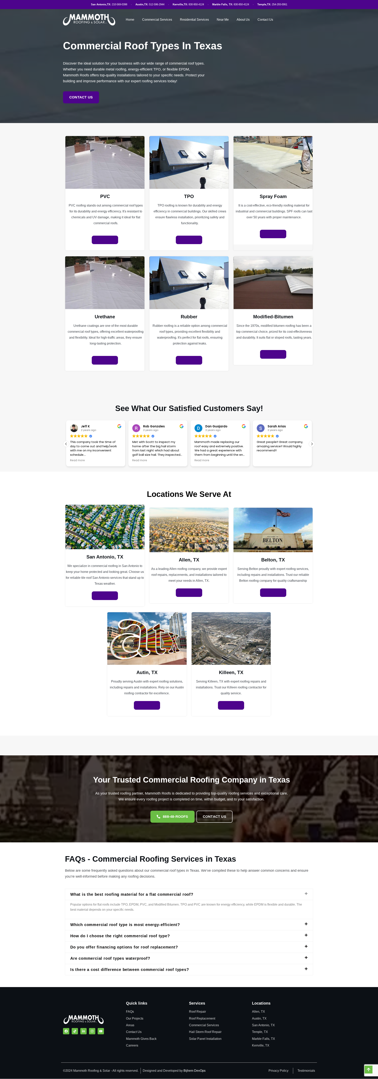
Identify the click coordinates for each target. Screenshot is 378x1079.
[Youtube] (101, 1031)
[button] (312, 444)
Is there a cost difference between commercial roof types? (129, 969)
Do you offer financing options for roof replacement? (124, 947)
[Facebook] (66, 1031)
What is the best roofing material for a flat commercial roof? (131, 894)
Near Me (223, 19)
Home (130, 19)
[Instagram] (92, 1031)
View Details (105, 240)
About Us (243, 19)
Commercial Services (157, 19)
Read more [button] (77, 460)
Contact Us (265, 19)
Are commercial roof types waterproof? (110, 958)
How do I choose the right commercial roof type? (120, 936)
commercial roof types (186, 63)
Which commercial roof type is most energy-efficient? (125, 924)
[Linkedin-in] (83, 1031)
